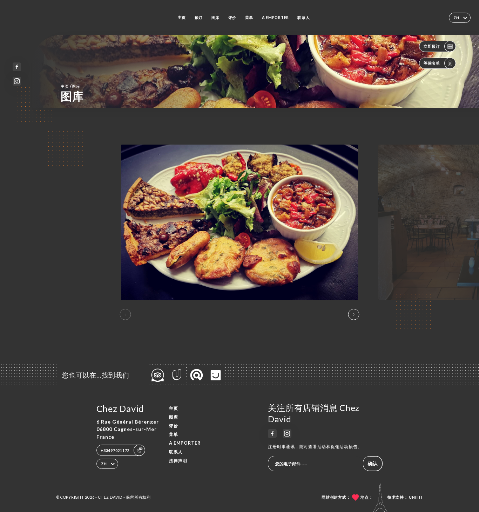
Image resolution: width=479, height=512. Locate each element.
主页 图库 (70, 86)
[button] (353, 314)
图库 (215, 17)
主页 (182, 17)
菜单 (249, 17)
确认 (373, 463)
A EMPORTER (275, 17)
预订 (199, 17)
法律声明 (178, 460)
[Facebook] (17, 66)
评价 (232, 17)
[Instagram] (17, 81)
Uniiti (416, 497)
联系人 (303, 17)
